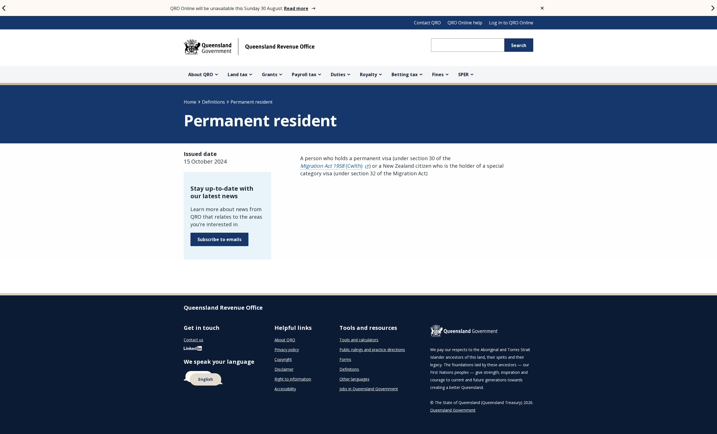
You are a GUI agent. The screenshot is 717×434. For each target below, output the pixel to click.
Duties (338, 74)
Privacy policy (286, 349)
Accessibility (285, 388)
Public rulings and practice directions (372, 349)
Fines (438, 74)
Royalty (368, 74)
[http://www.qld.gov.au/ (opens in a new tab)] (481, 332)
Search (518, 45)
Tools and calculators (358, 339)
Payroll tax (304, 74)
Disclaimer (284, 369)
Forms (345, 359)
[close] (542, 8)
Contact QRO (427, 23)
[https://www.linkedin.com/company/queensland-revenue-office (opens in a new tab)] (193, 349)
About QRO (200, 74)
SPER (463, 74)
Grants (269, 74)
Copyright (283, 359)
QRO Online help (465, 23)
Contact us (193, 339)
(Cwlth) (331, 165)
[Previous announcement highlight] (4, 8)
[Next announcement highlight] (713, 8)
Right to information (292, 379)
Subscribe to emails (219, 239)
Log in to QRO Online (511, 23)
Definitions (213, 102)
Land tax (237, 74)
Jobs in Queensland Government (368, 388)
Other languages (354, 379)
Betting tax (405, 74)
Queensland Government (453, 410)
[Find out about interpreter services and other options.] (222, 378)
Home (190, 102)
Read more (296, 8)
